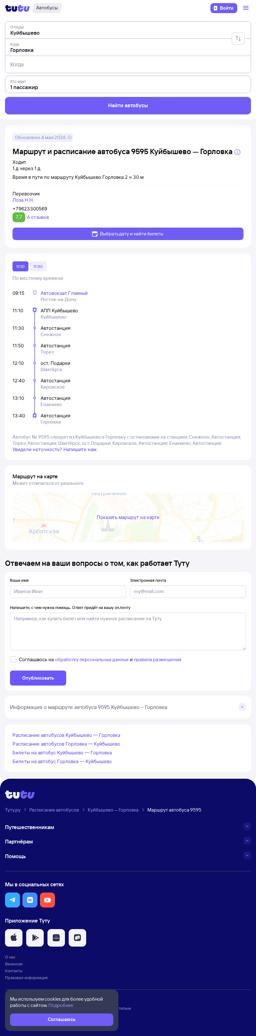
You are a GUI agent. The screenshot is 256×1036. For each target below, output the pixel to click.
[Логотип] (17, 8)
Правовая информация (26, 977)
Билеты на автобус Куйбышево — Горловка (62, 753)
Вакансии (13, 963)
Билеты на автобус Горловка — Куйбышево (62, 761)
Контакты (13, 970)
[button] (12, 900)
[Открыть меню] (246, 8)
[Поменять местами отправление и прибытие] (238, 38)
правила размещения (157, 659)
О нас (10, 956)
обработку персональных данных (92, 659)
